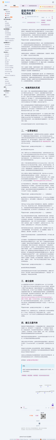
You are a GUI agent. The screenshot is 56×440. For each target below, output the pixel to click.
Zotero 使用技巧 (8, 85)
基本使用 (7, 56)
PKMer (17, 439)
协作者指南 (7, 25)
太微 (6, 89)
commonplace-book (31, 22)
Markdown (7, 44)
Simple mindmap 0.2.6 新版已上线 (46, 10)
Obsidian (7, 54)
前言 (6, 21)
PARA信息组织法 (8, 48)
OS (23, 17)
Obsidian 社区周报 (9, 67)
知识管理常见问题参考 (10, 38)
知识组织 (7, 36)
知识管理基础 (8, 33)
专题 (14, 5)
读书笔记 (43, 22)
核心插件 (7, 62)
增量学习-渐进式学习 (9, 40)
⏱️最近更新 (7, 11)
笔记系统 (49, 20)
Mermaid (7, 46)
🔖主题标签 (7, 13)
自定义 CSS (7, 60)
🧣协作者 (7, 15)
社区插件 (7, 63)
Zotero (6, 79)
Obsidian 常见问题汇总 (10, 75)
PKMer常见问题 (8, 27)
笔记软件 (7, 50)
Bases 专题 (7, 73)
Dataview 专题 (8, 69)
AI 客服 (31, 415)
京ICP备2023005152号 (35, 439)
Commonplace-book (45, 24)
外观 (6, 58)
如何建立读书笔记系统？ (33, 360)
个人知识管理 (8, 34)
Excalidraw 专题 (8, 71)
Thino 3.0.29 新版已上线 (48, 6)
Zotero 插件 (7, 83)
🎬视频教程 (8, 17)
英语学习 (7, 96)
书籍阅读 (43, 20)
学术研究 (7, 92)
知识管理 (7, 31)
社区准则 (7, 23)
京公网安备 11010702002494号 (48, 439)
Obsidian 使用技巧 (9, 65)
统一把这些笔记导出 (46, 141)
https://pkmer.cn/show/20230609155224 (34, 429)
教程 (6, 5)
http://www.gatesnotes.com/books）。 (43, 180)
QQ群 (36, 415)
